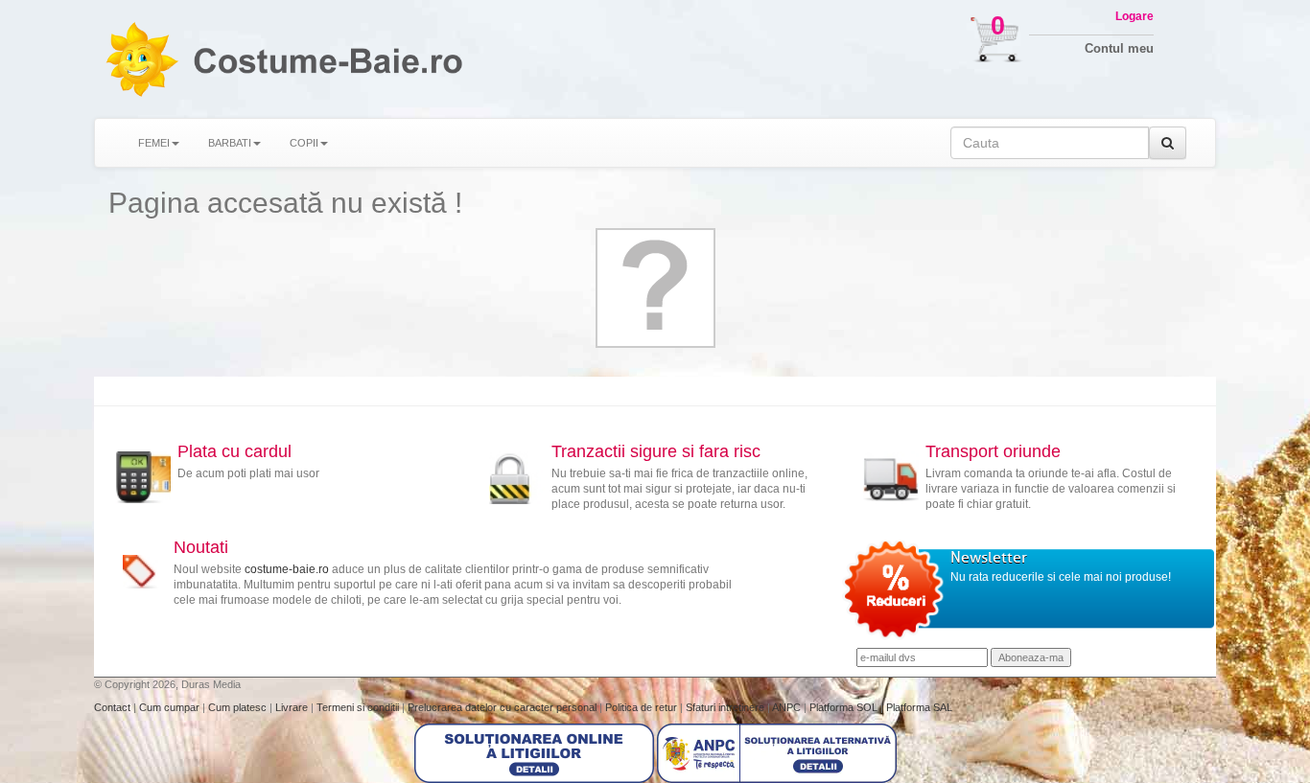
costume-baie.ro (287, 569)
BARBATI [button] (229, 143)
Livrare (293, 707)
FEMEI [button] (154, 143)
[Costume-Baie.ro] (141, 59)
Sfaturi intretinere (726, 707)
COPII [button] (304, 143)
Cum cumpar (170, 707)
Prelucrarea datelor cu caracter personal (503, 707)
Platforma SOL (843, 707)
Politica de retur (642, 707)
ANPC (786, 707)
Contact (113, 707)
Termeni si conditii (359, 707)
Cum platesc (238, 707)
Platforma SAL (919, 707)
